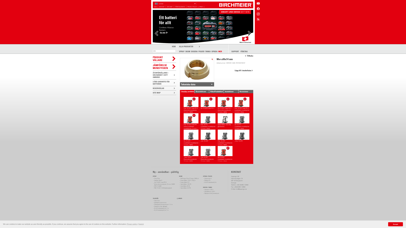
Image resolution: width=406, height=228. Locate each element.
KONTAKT (162, 7)
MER (220, 51)
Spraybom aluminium (160, 202)
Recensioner (244, 91)
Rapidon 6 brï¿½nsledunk (211, 193)
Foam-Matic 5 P (184, 182)
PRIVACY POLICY (192, 7)
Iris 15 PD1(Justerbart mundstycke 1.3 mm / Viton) (225, 159)
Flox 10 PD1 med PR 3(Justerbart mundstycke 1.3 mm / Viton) (242, 109)
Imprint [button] (141, 224)
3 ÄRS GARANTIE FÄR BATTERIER (161, 83)
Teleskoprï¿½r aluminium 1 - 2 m (163, 204)
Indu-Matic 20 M (185, 186)
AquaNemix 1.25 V (209, 191)
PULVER (201, 51)
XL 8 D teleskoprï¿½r (210, 182)
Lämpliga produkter (187, 91)
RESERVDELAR (158, 88)
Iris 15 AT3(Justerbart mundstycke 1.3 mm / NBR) (191, 142)
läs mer (163, 32)
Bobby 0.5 (207, 180)
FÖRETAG (244, 51)
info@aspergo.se (241, 189)
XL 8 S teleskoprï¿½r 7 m (161, 210)
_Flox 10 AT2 (239, 141)
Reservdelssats (201, 91)
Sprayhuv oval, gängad (160, 206)
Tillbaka (250, 56)
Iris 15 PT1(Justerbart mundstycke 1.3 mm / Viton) (242, 126)
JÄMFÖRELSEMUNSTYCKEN (160, 66)
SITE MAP (170, 7)
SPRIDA (214, 51)
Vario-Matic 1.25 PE (185, 184)
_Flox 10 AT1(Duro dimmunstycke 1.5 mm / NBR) (190, 159)
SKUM (187, 51)
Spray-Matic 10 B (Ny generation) (224, 125)
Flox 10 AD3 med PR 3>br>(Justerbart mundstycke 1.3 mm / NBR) (190, 126)
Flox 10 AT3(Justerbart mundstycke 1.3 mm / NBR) (225, 142)
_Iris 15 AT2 (204, 141)
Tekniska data (188, 84)
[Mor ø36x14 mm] (212, 59)
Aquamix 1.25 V (208, 189)
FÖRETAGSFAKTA (180, 7)
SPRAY (181, 51)
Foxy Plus (157, 178)
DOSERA (194, 51)
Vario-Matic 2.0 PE (185, 188)
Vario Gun (157, 200)
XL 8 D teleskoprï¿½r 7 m (161, 208)
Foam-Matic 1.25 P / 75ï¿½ (187, 180)
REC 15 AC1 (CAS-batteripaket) (163, 188)
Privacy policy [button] (132, 224)
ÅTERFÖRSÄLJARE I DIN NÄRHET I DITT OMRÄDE (160, 75)
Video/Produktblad (216, 91)
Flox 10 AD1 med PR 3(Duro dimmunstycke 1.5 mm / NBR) (191, 109)
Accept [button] (395, 224)
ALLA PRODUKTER (186, 46)
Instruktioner (229, 91)
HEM (155, 7)
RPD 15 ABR (157, 186)
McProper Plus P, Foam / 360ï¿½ (189, 178)
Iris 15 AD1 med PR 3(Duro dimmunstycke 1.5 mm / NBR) (224, 109)
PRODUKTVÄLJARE (158, 59)
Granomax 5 (207, 178)
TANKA (208, 51)
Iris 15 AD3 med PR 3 (207, 108)
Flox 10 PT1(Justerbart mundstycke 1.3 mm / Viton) (208, 126)
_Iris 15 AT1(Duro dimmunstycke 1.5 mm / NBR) (207, 159)
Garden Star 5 (158, 180)
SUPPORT (235, 51)
